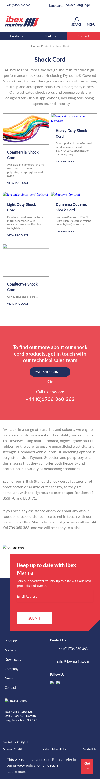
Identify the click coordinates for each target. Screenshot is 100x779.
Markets (50, 36)
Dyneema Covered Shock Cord (71, 207)
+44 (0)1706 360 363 (18, 5)
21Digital (22, 742)
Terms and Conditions (14, 749)
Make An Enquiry (46, 372)
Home (35, 46)
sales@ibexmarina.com (73, 661)
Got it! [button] (87, 766)
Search (76, 25)
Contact (83, 36)
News (9, 678)
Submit (34, 618)
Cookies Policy (90, 749)
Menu (91, 25)
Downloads (13, 659)
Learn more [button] (16, 772)
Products (16, 36)
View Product (17, 183)
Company (11, 668)
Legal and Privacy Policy (54, 749)
